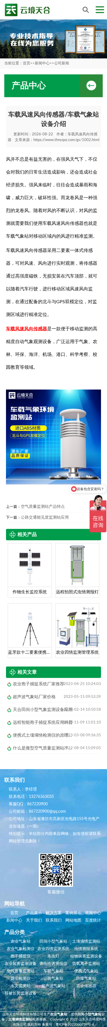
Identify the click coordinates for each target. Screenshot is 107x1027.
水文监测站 (21, 986)
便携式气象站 (86, 971)
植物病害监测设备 (86, 956)
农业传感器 (86, 986)
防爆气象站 (86, 979)
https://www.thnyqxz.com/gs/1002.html (66, 140)
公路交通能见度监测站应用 (45, 517)
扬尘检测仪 (21, 979)
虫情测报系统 (86, 949)
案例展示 (73, 913)
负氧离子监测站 (86, 964)
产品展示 (34, 913)
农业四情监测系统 (53, 949)
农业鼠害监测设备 (21, 964)
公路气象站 (53, 979)
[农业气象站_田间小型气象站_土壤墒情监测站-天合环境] (27, 9)
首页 (26, 63)
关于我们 (34, 920)
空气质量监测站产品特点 (43, 507)
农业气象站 (21, 942)
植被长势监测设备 (21, 993)
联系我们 (54, 920)
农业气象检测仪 (21, 949)
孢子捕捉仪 (21, 956)
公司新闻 (61, 63)
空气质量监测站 (21, 971)
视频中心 (93, 913)
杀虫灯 (53, 956)
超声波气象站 (53, 986)
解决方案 (54, 913)
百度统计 (93, 920)
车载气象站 (53, 971)
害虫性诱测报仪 (53, 964)
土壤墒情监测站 (86, 942)
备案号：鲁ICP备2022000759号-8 (68, 1024)
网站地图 (73, 920)
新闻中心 (42, 63)
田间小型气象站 (53, 942)
